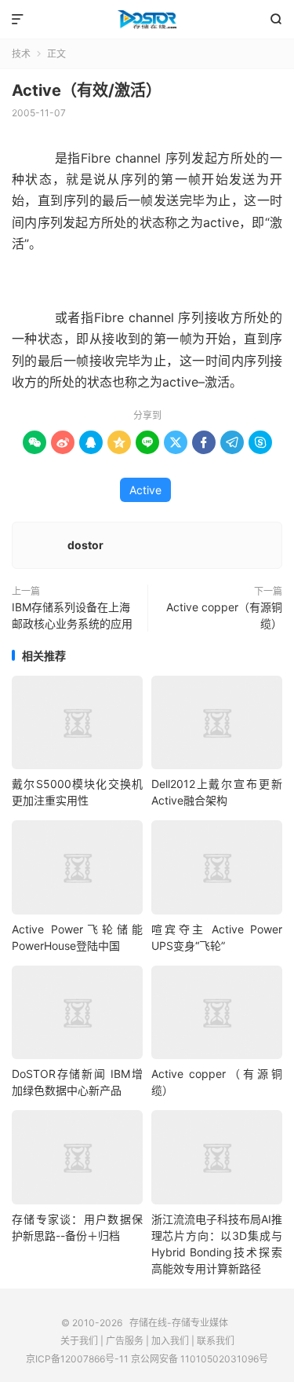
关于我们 (79, 1341)
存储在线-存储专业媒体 (147, 19)
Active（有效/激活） (87, 90)
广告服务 (124, 1341)
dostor (85, 545)
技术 (21, 54)
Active (145, 490)
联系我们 (215, 1341)
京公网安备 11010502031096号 (199, 1359)
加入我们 (170, 1341)
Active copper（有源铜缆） (224, 615)
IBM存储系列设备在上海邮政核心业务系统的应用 (72, 615)
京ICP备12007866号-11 (77, 1359)
